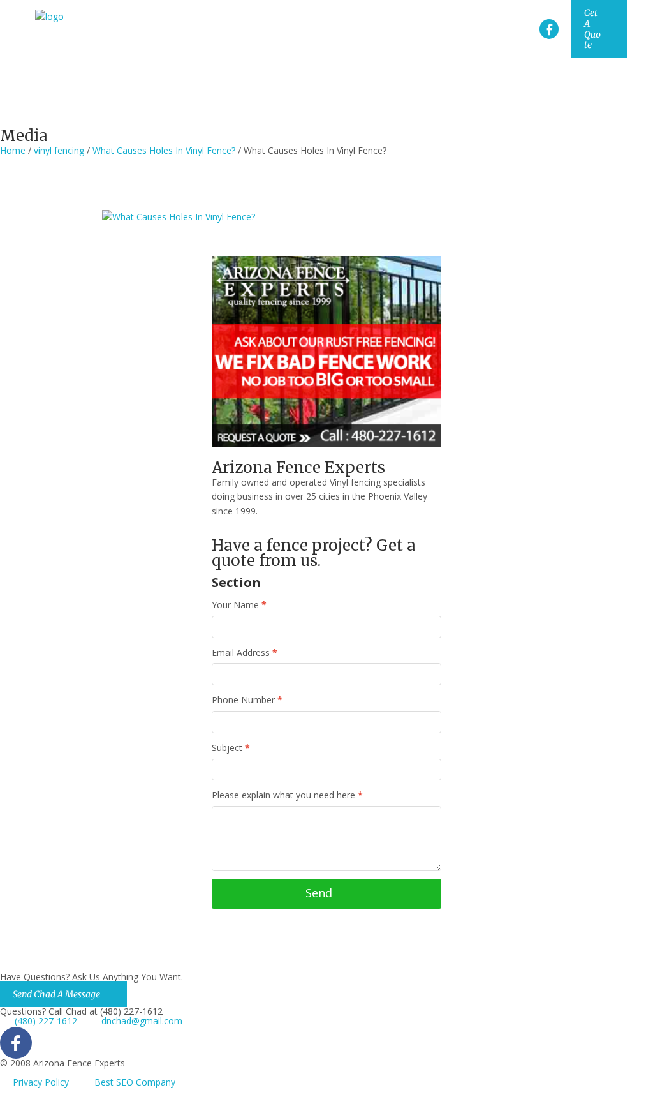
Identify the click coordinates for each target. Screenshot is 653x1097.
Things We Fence (575, 79)
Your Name (239, 605)
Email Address (244, 653)
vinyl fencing (59, 150)
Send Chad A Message (56, 994)
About (390, 79)
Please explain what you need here (287, 795)
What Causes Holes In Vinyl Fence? (163, 150)
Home (339, 79)
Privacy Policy (41, 1082)
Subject (231, 748)
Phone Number (247, 700)
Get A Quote (592, 28)
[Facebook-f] (549, 29)
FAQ (472, 103)
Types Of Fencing (469, 79)
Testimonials (536, 103)
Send (318, 892)
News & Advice (404, 103)
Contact (609, 103)
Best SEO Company (134, 1082)
